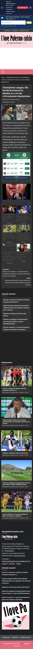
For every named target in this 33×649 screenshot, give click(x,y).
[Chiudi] (4, 8)
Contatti (4, 564)
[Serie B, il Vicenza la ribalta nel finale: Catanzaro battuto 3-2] (16, 376)
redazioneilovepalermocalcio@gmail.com (16, 561)
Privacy (18, 564)
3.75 (12, 163)
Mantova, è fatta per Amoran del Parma (14, 315)
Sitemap (12, 564)
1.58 (8, 163)
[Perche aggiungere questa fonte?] (30, 7)
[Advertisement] (16, 58)
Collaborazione (24, 30)
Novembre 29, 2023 (9, 102)
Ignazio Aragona (19, 556)
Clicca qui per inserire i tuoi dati (8, 26)
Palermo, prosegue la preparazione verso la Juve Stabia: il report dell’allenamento (15, 321)
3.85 (12, 173)
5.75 (16, 163)
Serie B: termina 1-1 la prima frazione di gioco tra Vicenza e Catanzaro (16, 328)
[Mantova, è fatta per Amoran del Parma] (16, 440)
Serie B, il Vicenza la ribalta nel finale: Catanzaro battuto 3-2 (16, 301)
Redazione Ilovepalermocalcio (12, 99)
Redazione (7, 30)
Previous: (16, 272)
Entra (29, 22)
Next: (18, 281)
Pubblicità (15, 30)
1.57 (8, 173)
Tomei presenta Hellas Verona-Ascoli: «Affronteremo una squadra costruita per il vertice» (16, 308)
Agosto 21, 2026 (24, 392)
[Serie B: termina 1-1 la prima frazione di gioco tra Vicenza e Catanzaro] (16, 502)
